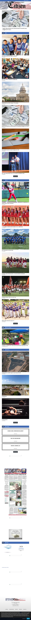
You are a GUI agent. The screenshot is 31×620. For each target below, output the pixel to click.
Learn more (24, 618)
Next (28, 21)
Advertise (20, 609)
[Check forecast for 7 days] (8, 548)
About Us (16, 609)
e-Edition (6, 609)
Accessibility (26, 0)
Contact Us (24, 609)
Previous (2, 21)
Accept (28, 618)
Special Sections (11, 609)
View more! (15, 176)
